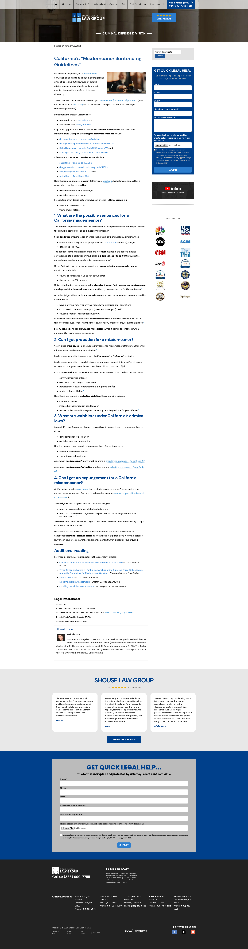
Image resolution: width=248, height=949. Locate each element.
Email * (157, 101)
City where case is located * (166, 109)
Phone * (157, 92)
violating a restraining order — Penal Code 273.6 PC (84, 152)
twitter (183, 931)
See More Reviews (124, 739)
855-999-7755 (177, 6)
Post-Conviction (138, 4)
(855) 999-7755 (77, 876)
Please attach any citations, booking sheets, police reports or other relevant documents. (171, 138)
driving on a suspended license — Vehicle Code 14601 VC (86, 143)
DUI (123, 4)
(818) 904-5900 (114, 905)
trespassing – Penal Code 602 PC (75, 171)
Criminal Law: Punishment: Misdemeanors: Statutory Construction (91, 562)
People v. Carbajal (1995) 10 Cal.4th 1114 (120, 613)
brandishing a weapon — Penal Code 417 (125, 461)
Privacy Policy (69, 933)
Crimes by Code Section (106, 4)
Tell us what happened (164, 117)
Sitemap (96, 933)
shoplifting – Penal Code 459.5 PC (75, 162)
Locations (155, 4)
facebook (174, 931)
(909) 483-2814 (163, 905)
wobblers (107, 181)
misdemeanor (90, 73)
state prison (111, 242)
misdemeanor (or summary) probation (118, 100)
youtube (193, 931)
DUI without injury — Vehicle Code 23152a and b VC (83, 148)
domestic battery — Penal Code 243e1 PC (79, 139)
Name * (157, 84)
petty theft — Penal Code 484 (74, 176)
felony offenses (83, 124)
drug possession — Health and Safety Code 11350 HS (84, 167)
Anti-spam (83, 933)
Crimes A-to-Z (83, 4)
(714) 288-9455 (138, 905)
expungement (83, 489)
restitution (78, 104)
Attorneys (66, 4)
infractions (83, 120)
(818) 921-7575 (89, 909)
